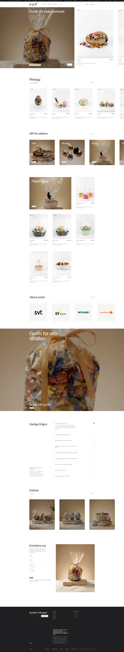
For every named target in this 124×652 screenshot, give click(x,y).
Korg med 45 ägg (55, 240)
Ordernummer (31, 564)
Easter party (54, 113)
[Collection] (42, 152)
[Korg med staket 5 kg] (38, 280)
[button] (92, 4)
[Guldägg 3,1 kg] (95, 62)
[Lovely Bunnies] (106, 116)
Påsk (53, 115)
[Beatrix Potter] (83, 116)
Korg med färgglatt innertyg (80, 240)
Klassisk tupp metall (32, 113)
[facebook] (30, 643)
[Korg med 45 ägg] (62, 243)
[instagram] (31, 643)
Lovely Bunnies (99, 113)
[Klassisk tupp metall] (38, 116)
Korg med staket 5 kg (32, 277)
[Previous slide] (68, 64)
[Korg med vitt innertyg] (62, 280)
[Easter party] (61, 116)
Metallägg (78, 61)
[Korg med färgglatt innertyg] (85, 243)
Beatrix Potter (77, 113)
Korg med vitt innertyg (56, 277)
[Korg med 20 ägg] (38, 243)
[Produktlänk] (95, 34)
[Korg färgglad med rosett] (85, 206)
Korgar (77, 204)
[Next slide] (71, 64)
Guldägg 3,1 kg (79, 59)
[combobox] (71, 4)
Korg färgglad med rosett (80, 203)
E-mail (30, 559)
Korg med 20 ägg (32, 240)
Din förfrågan (31, 569)
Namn (30, 554)
